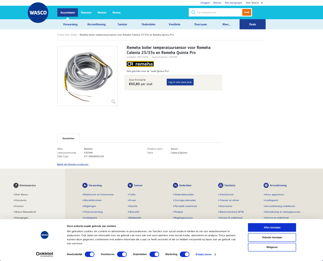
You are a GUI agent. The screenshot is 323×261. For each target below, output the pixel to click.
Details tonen (203, 254)
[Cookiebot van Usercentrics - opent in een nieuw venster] (44, 254)
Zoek (246, 11)
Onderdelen (185, 185)
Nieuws (217, 2)
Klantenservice (28, 185)
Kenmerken (68, 138)
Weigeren (272, 247)
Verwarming (95, 185)
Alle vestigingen (233, 2)
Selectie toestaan (272, 237)
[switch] (122, 254)
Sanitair (138, 185)
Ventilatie (229, 185)
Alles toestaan (272, 227)
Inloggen (205, 2)
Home (74, 34)
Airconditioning (278, 185)
